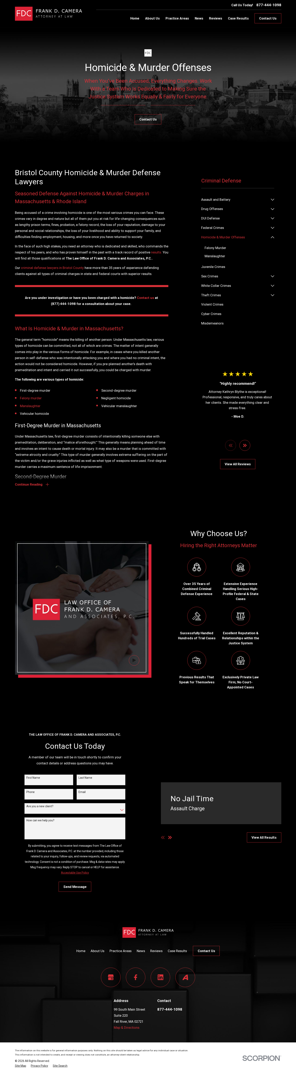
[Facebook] (135, 977)
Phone (30, 792)
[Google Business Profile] (110, 977)
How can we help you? (40, 820)
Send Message (75, 887)
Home (80, 951)
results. (156, 252)
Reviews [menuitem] (215, 18)
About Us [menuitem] (152, 18)
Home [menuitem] (134, 18)
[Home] (48, 13)
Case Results (177, 951)
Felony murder (31, 398)
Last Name (85, 777)
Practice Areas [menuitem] (177, 18)
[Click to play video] (134, 660)
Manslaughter (30, 406)
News (141, 951)
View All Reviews (238, 464)
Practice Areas (120, 951)
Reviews (156, 951)
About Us (97, 951)
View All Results (263, 837)
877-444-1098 (268, 5)
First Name (33, 777)
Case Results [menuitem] (238, 18)
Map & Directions (126, 1028)
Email (82, 792)
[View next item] (244, 445)
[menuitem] (235, 199)
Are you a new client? (39, 806)
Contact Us (267, 18)
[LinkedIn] (160, 977)
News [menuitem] (199, 18)
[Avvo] (185, 977)
